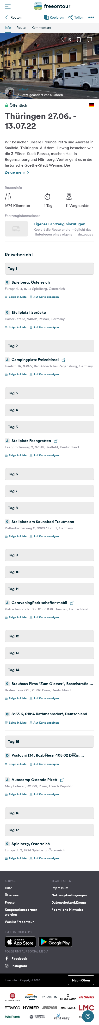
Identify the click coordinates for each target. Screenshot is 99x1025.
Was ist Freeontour (19, 921)
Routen (16, 17)
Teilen (79, 17)
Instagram (19, 965)
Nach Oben (81, 980)
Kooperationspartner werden (21, 912)
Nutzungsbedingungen (69, 895)
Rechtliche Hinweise (67, 909)
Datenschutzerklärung (68, 902)
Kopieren (57, 17)
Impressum (59, 887)
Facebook (19, 958)
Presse (10, 902)
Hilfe (8, 887)
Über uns (12, 895)
